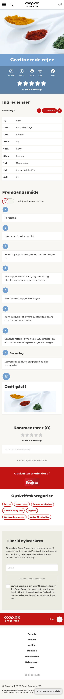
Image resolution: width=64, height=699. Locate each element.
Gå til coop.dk (32, 675)
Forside (32, 634)
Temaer (32, 639)
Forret (7, 504)
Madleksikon (32, 656)
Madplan (32, 651)
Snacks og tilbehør (42, 504)
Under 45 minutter (39, 517)
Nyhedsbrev (32, 662)
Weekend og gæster (14, 517)
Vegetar (32, 510)
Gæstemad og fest (13, 510)
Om (32, 667)
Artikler (32, 645)
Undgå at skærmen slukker (30, 201)
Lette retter (22, 504)
